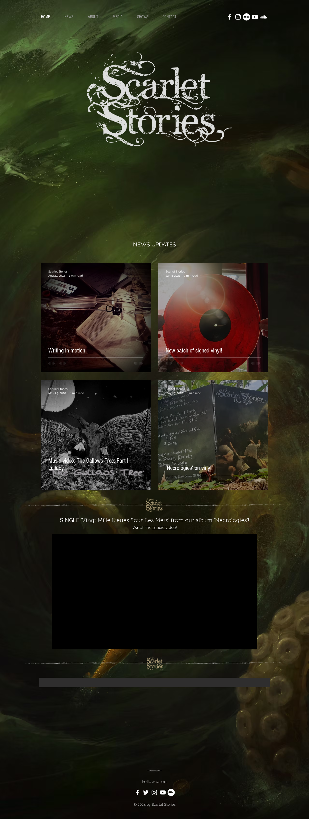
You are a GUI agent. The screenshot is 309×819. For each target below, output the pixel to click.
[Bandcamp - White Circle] (246, 17)
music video (164, 528)
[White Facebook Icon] (229, 17)
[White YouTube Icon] (255, 17)
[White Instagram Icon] (238, 17)
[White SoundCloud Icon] (263, 17)
